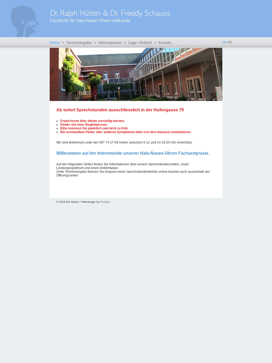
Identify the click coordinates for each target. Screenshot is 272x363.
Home (55, 42)
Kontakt (165, 42)
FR (230, 42)
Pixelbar (105, 201)
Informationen (110, 42)
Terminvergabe (79, 42)
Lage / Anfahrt (140, 42)
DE (224, 42)
